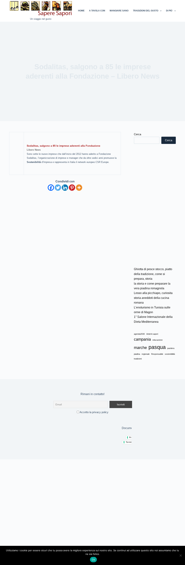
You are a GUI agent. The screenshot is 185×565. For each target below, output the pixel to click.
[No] (180, 555)
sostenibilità (170, 354)
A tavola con (97, 10)
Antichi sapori (152, 334)
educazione (157, 340)
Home (81, 10)
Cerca (137, 134)
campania (142, 339)
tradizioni (138, 359)
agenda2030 (139, 334)
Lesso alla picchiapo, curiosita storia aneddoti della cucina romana (153, 297)
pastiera (170, 348)
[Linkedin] (65, 187)
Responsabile (157, 354)
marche (140, 347)
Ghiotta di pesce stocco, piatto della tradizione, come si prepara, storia (153, 274)
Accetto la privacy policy (93, 412)
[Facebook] (51, 187)
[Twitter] (58, 187)
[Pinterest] (72, 187)
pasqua (157, 347)
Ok (93, 559)
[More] (79, 187)
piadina (137, 354)
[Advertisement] (155, 205)
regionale (146, 354)
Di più (169, 10)
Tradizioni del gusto (145, 10)
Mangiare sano (119, 10)
